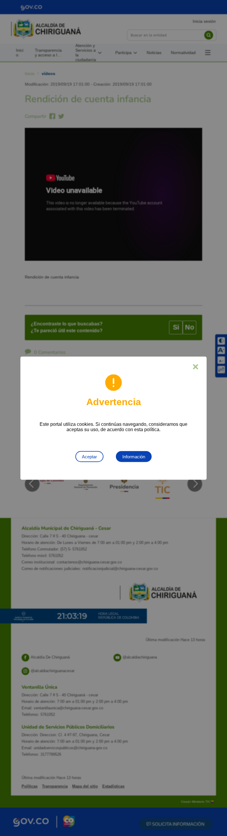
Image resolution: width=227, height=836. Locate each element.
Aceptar (89, 456)
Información (133, 456)
